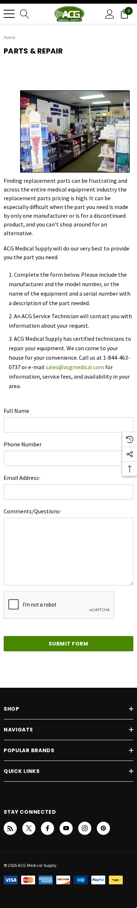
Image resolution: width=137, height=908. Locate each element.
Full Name (16, 410)
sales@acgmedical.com (75, 367)
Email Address (22, 477)
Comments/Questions (32, 511)
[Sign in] (109, 14)
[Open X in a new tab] (28, 828)
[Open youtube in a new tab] (66, 828)
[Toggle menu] (9, 13)
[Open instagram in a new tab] (84, 828)
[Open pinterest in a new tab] (103, 828)
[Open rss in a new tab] (10, 828)
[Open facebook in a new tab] (47, 828)
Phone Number (23, 444)
